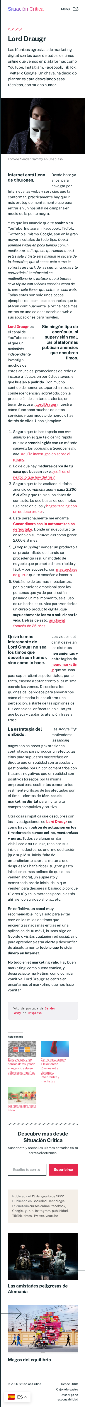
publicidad (60, 1211)
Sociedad (40, 1201)
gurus (29, 1211)
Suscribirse (63, 1170)
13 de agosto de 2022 (48, 1196)
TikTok (17, 1216)
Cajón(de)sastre (67, 1389)
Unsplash (35, 1013)
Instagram (42, 1211)
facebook (58, 1206)
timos (28, 1216)
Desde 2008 (69, 1384)
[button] (69, 9)
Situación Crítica (26, 9)
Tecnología (56, 1201)
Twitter (39, 1216)
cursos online (39, 1206)
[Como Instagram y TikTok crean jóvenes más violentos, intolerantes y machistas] (55, 1049)
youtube (52, 1216)
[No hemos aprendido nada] (22, 1095)
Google (17, 1211)
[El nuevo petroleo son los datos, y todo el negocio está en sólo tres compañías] (22, 1049)
